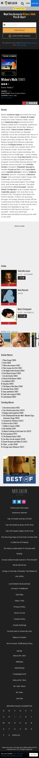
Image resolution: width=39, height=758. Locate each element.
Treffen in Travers (11, 426)
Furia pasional (10, 434)
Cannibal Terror (11, 389)
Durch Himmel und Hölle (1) (15, 441)
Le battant (9, 381)
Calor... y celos (10, 444)
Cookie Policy (19, 619)
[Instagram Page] (24, 502)
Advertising (19, 668)
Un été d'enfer (10, 376)
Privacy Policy (31, 43)
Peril (7, 362)
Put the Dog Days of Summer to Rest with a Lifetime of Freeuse (19, 539)
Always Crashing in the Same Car (17, 431)
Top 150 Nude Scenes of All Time (19, 525)
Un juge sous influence (13, 447)
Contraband (9, 397)
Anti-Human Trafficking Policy (19, 643)
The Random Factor (12, 436)
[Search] (22, 3)
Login (28, 3)
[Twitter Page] (19, 502)
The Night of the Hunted (14, 370)
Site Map (19, 595)
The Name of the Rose (13, 386)
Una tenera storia (11, 407)
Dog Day (8, 383)
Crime (9, 91)
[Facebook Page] (14, 502)
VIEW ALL (14, 735)
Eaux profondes (10, 391)
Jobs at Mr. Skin (19, 680)
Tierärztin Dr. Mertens (13, 420)
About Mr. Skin (19, 656)
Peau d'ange (9, 360)
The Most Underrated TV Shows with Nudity (19, 551)
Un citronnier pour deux (14, 410)
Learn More (17, 754)
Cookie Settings (19, 625)
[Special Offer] (19, 244)
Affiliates (19, 662)
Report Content (19, 637)
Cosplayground (19, 674)
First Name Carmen (12, 373)
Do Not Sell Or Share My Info (19, 631)
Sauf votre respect (12, 394)
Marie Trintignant (24, 309)
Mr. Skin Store (19, 686)
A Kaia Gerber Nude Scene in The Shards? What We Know (19, 562)
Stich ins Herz (10, 423)
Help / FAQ (19, 601)
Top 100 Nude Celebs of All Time (19, 531)
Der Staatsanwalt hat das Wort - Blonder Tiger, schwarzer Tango (18, 416)
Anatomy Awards (19, 513)
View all (15, 331)
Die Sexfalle (9, 428)
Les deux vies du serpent (14, 439)
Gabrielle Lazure (24, 271)
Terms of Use (21, 45)
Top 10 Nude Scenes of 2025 (19, 519)
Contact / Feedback (19, 588)
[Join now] (35, 3)
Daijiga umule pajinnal (13, 413)
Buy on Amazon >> (7, 98)
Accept (34, 755)
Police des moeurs (11, 365)
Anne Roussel (23, 290)
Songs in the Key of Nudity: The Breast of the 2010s (19, 573)
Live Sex (19, 698)
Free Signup (19, 30)
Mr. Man (19, 692)
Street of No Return (12, 378)
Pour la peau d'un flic (12, 368)
